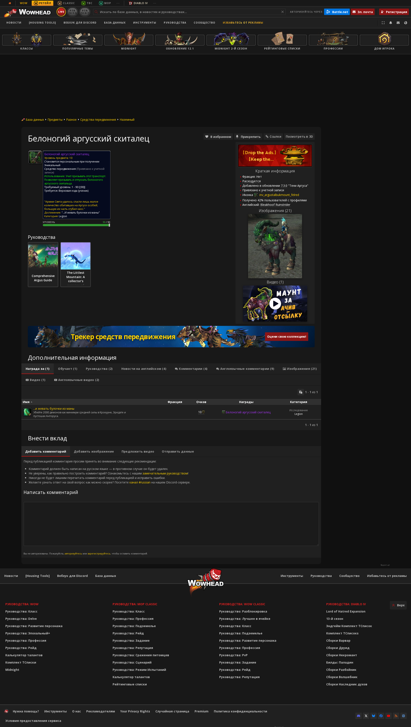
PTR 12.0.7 (85, 12)
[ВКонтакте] (403, 716)
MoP (107, 3)
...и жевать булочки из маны (53, 408)
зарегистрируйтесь (99, 553)
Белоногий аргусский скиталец (248, 412)
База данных (115, 22)
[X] (366, 716)
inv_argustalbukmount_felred (279, 195)
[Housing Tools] (37, 576)
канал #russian (140, 482)
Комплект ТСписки (20, 662)
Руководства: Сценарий (132, 662)
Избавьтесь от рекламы (243, 22)
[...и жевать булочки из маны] (27, 412)
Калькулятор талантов (24, 655)
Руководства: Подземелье (134, 626)
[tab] (37, 368)
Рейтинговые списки (130, 684)
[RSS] (396, 716)
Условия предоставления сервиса (33, 721)
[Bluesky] (373, 716)
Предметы (55, 119)
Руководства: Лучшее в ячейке (244, 619)
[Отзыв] (398, 23)
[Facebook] (381, 716)
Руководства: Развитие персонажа (34, 626)
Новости (13, 22)
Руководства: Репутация (133, 648)
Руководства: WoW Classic (242, 604)
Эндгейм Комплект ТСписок (349, 626)
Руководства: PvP (233, 655)
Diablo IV (141, 3)
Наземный (127, 119)
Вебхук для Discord (80, 22)
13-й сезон (334, 619)
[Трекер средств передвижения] (171, 336)
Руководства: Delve (21, 619)
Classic (69, 3)
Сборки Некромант (341, 655)
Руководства (175, 22)
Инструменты (292, 576)
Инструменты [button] (144, 22)
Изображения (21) (275, 210)
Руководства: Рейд (21, 648)
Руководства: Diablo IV (346, 604)
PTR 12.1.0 (72, 12)
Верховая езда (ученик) (73, 191)
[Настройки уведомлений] (390, 23)
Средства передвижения (98, 119)
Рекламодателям (100, 711)
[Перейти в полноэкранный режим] (383, 23)
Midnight (12, 670)
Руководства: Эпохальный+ (27, 633)
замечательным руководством (165, 473)
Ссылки (275, 136)
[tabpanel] (171, 408)
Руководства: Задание (131, 640)
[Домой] (28, 11)
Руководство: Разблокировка (243, 611)
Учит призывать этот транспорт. (86, 176)
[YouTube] (388, 716)
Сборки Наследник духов (346, 684)
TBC (89, 3)
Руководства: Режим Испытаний (139, 670)
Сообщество (204, 22)
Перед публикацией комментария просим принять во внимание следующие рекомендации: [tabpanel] (107, 507)
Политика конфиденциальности (240, 711)
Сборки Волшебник (341, 677)
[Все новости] (9, 3)
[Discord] (358, 716)
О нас (76, 711)
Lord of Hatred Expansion (345, 611)
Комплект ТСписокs (342, 633)
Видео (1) (275, 281)
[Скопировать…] (301, 392)
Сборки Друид (338, 648)
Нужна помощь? (26, 711)
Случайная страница (172, 711)
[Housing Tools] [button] (42, 22)
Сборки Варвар (338, 640)
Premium (201, 711)
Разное (71, 119)
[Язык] (405, 23)
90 (82, 187)
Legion (299, 414)
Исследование (298, 410)
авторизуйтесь (73, 553)
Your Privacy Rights (135, 711)
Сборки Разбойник (341, 670)
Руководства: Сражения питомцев (141, 655)
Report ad (385, 565)
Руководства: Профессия (25, 640)
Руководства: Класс (21, 611)
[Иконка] (35, 157)
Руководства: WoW (22, 604)
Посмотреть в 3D (299, 136)
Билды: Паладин (339, 662)
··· (118, 3)
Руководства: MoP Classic (135, 604)
